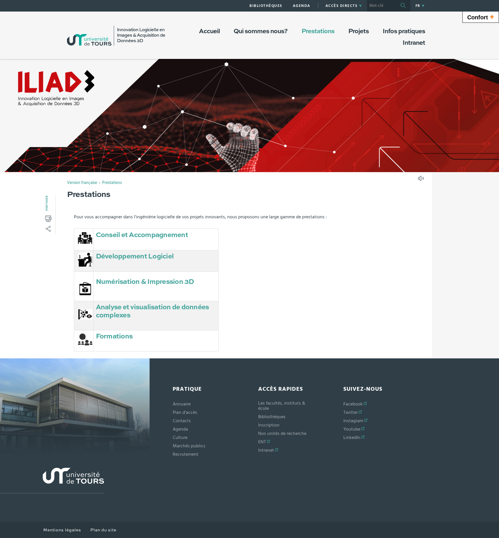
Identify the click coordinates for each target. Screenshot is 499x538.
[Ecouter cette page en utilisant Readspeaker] (421, 180)
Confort (480, 16)
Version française (82, 183)
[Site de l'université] (52, 481)
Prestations (112, 183)
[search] (381, 6)
